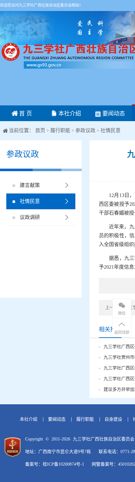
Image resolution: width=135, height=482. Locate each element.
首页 (40, 130)
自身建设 (113, 419)
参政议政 (85, 130)
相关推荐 (110, 329)
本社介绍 (69, 113)
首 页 (25, 113)
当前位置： (21, 130)
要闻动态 (113, 113)
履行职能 (60, 130)
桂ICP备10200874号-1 (63, 464)
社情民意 (110, 130)
